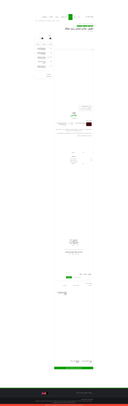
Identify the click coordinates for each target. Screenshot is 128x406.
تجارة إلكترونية (44, 16)
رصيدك (85, 274)
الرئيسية (57, 20)
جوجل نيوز (47, 76)
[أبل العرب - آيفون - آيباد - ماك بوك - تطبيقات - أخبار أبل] (89, 17)
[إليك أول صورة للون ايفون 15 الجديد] (89, 124)
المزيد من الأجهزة (64, 16)
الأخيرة (50, 44)
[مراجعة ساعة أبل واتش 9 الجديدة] (49, 63)
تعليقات (38, 44)
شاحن (84, 129)
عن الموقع (53, 20)
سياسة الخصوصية (49, 20)
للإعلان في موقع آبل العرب (42, 20)
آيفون (75, 16)
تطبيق (89, 274)
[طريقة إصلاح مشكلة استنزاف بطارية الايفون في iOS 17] (49, 54)
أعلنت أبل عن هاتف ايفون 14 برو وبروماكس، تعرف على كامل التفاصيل (62, 293)
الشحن (71, 130)
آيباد (70, 16)
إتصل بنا (36, 20)
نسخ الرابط (69, 277)
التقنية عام (51, 16)
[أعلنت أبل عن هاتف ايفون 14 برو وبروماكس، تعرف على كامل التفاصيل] (61, 288)
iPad (89, 23)
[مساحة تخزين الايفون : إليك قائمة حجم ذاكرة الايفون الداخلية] (70, 124)
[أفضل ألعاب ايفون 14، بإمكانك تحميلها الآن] (73, 322)
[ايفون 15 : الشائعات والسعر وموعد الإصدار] (86, 322)
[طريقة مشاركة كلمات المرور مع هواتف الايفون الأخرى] (49, 49)
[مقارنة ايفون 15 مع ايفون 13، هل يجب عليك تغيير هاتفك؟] (49, 67)
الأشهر (44, 44)
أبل (79, 16)
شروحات (57, 16)
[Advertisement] (64, 7)
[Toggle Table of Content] (89, 106)
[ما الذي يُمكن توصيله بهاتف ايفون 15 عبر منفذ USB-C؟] (49, 58)
